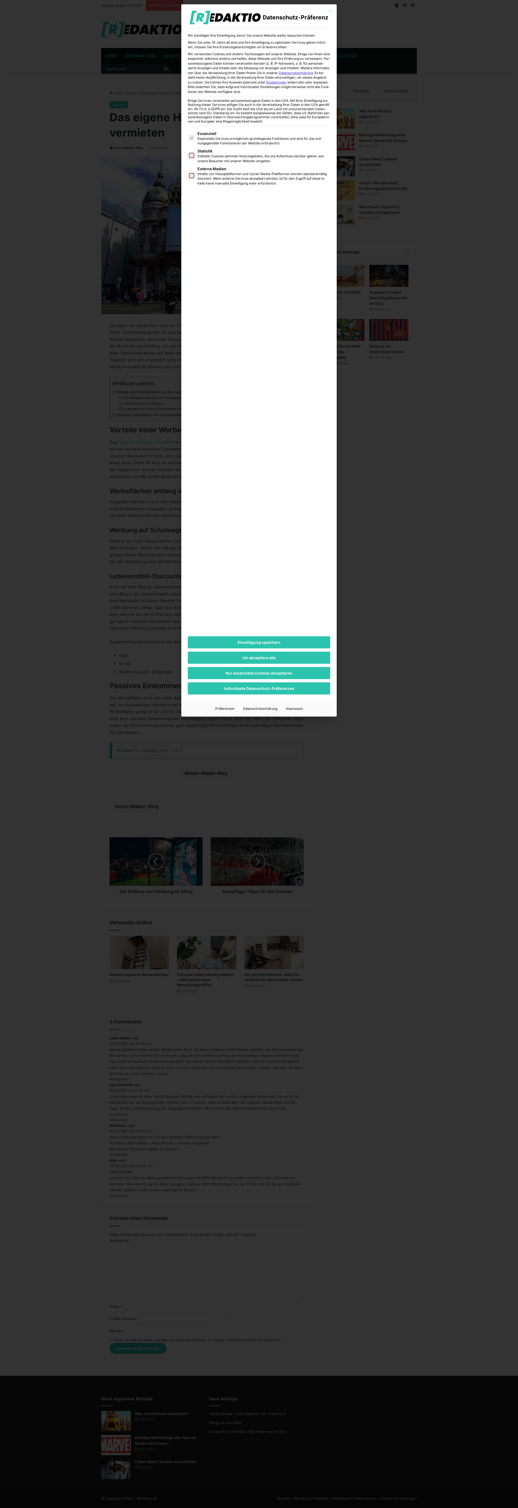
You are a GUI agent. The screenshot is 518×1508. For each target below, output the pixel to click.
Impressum (294, 709)
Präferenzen (224, 709)
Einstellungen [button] (276, 82)
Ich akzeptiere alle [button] (259, 657)
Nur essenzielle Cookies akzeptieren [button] (259, 673)
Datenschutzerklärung (296, 73)
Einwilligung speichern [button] (259, 642)
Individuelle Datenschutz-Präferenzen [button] (259, 688)
